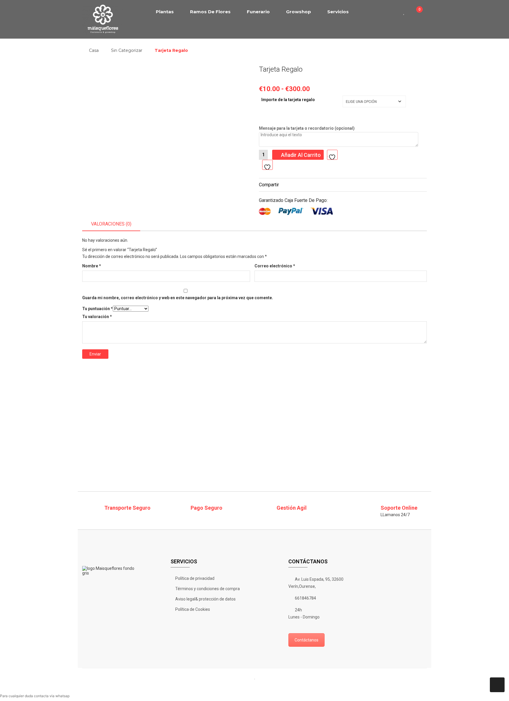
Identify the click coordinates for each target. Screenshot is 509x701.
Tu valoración (97, 316)
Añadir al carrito (301, 155)
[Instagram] (272, 687)
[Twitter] (241, 687)
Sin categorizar (126, 50)
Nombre (91, 266)
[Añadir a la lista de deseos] (267, 165)
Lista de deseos (406, 12)
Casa (94, 50)
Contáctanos (306, 640)
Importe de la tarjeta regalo (288, 99)
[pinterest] (257, 687)
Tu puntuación (97, 308)
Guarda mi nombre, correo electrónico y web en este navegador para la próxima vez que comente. (177, 297)
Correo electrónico (274, 266)
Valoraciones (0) (111, 224)
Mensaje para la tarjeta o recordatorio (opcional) (307, 128)
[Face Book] (226, 687)
